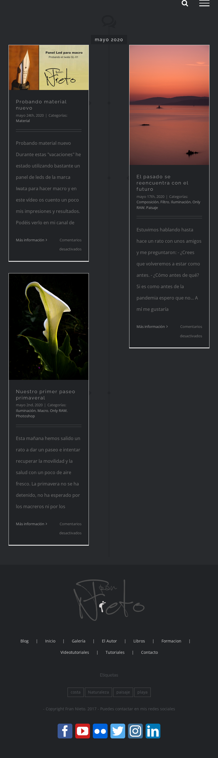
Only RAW (58, 410)
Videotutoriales (74, 652)
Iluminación (181, 201)
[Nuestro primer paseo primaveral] (49, 326)
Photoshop (25, 415)
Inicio (50, 641)
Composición (148, 201)
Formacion (171, 641)
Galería (78, 641)
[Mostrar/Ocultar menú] (204, 3)
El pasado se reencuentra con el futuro (162, 183)
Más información (30, 239)
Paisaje (152, 207)
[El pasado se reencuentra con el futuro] (169, 105)
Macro (42, 410)
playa (142, 692)
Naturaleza (98, 692)
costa (76, 692)
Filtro (164, 201)
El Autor (109, 641)
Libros (139, 641)
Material (23, 120)
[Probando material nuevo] (49, 67)
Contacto (149, 652)
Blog (24, 641)
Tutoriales (115, 652)
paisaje (123, 692)
